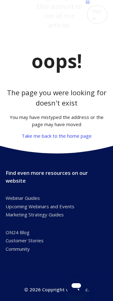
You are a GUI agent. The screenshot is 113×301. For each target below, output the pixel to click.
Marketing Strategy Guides (35, 214)
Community (18, 249)
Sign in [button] (97, 14)
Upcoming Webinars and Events (40, 206)
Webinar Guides (23, 198)
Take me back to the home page (57, 136)
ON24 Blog (18, 232)
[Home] (19, 11)
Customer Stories (25, 240)
